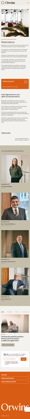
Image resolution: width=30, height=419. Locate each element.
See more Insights (8, 345)
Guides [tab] (9, 312)
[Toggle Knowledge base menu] (28, 378)
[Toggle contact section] (25, 81)
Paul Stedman (15, 284)
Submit (23, 359)
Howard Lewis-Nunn (15, 247)
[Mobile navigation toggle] (28, 2)
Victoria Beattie (15, 172)
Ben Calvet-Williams (15, 209)
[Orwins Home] (8, 2)
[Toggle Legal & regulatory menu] (28, 381)
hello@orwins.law (5, 415)
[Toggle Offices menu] (28, 375)
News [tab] (17, 312)
